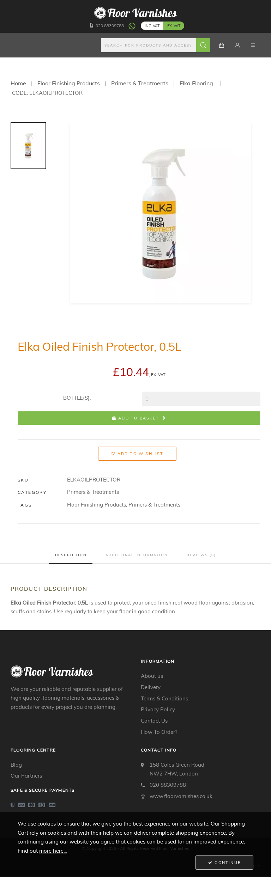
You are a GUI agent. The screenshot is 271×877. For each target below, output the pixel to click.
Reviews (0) (201, 555)
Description (70, 555)
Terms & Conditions (164, 698)
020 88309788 (110, 25)
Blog (16, 764)
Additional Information (137, 555)
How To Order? (159, 732)
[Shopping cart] (221, 45)
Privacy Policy (158, 709)
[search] (155, 45)
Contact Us (154, 720)
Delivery (151, 687)
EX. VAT (173, 25)
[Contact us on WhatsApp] (132, 25)
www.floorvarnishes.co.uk (181, 796)
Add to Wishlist (140, 453)
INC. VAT (152, 25)
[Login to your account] (237, 45)
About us (152, 676)
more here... (53, 850)
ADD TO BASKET (137, 418)
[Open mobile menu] (253, 45)
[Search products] (203, 45)
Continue (227, 862)
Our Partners (26, 775)
